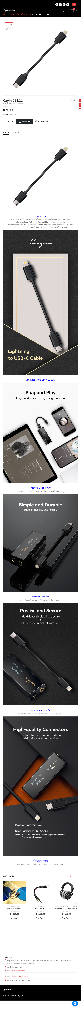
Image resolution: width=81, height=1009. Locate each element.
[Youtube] (60, 4)
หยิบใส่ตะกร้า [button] (15, 918)
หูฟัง (38, 906)
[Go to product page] (14, 892)
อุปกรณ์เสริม (70, 906)
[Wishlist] (67, 10)
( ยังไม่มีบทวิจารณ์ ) (18, 104)
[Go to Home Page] (4, 14)
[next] (74, 100)
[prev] (71, 100)
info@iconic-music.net (18, 971)
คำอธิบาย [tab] (6, 132)
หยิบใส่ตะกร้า (26, 122)
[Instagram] (64, 4)
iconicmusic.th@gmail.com (19, 977)
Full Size (48, 906)
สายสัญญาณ (12, 115)
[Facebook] (56, 4)
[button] (74, 4)
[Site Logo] (10, 10)
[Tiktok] (67, 4)
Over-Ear (42, 906)
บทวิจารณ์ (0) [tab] (17, 132)
